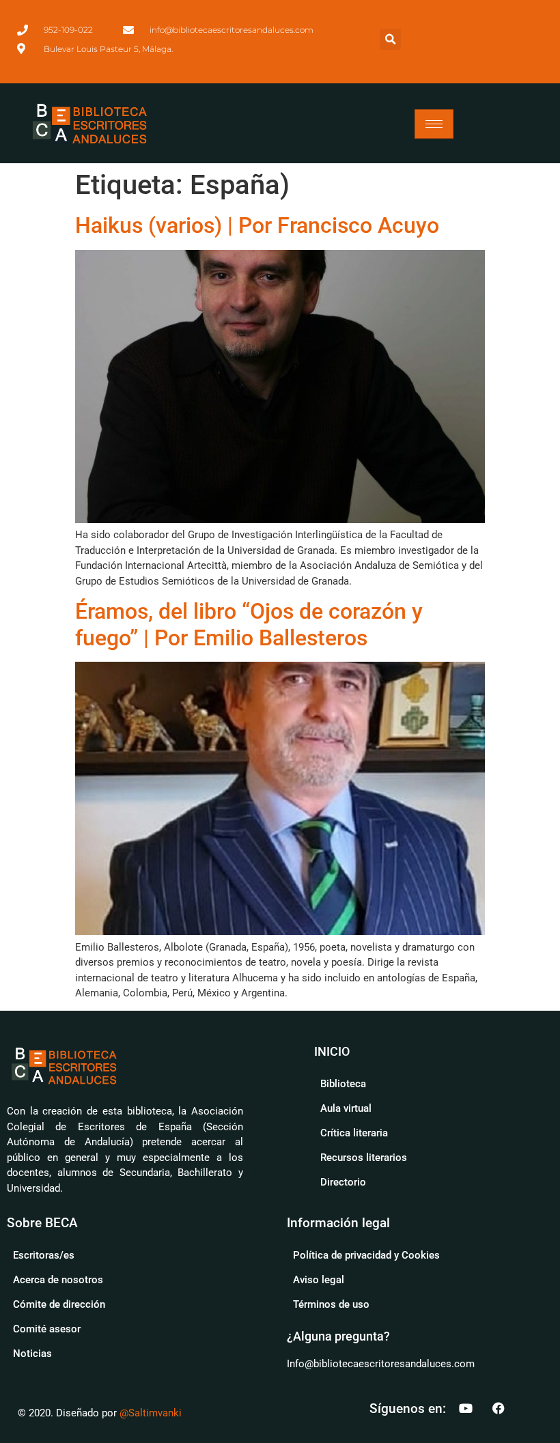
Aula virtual (346, 1108)
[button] (390, 39)
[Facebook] (498, 1408)
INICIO (332, 1051)
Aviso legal (318, 1280)
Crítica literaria (354, 1133)
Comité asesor (47, 1329)
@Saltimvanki (151, 1413)
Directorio (343, 1182)
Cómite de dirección (59, 1304)
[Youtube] (466, 1408)
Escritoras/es (43, 1255)
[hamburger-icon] (434, 124)
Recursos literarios (363, 1157)
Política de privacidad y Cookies (366, 1255)
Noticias (32, 1353)
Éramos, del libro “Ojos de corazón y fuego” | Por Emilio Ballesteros (249, 624)
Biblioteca (343, 1084)
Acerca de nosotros (58, 1280)
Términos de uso (331, 1304)
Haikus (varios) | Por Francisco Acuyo (257, 225)
